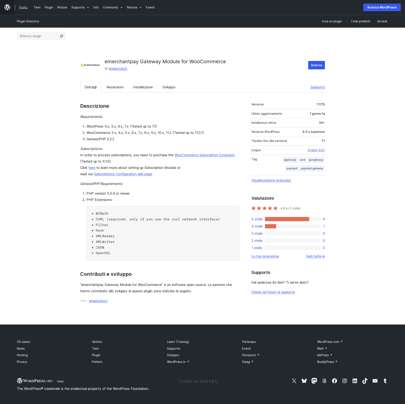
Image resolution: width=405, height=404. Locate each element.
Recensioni (115, 87)
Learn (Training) (178, 341)
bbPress (324, 355)
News (21, 348)
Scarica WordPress (382, 7)
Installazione (143, 87)
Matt (322, 348)
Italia (60, 381)
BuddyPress (327, 362)
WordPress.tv (178, 362)
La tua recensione (265, 256)
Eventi (246, 348)
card (302, 159)
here (92, 168)
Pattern (97, 362)
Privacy (22, 362)
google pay (316, 159)
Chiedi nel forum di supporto (273, 292)
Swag (248, 362)
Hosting (22, 355)
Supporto (317, 87)
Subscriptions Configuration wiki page (123, 174)
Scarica (316, 65)
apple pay (290, 159)
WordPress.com (330, 341)
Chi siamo (23, 341)
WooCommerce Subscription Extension (204, 155)
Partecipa (249, 341)
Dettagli (91, 87)
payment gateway (312, 168)
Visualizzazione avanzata (271, 180)
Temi (95, 348)
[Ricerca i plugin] (61, 36)
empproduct (118, 68)
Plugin (96, 355)
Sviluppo (169, 87)
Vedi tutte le (315, 256)
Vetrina (97, 341)
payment (291, 168)
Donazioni (251, 355)
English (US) (316, 150)
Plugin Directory (28, 21)
